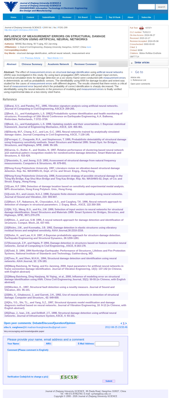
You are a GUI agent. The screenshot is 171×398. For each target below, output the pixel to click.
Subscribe (146, 17)
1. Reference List (138, 80)
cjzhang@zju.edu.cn (101, 393)
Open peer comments (140, 84)
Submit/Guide (48, 17)
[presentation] (11, 64)
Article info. (136, 77)
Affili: (49, 343)
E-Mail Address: (86, 343)
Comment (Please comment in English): (28, 350)
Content (30, 17)
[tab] (11, 64)
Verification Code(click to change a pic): (28, 376)
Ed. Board (83, 17)
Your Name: (13, 343)
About (130, 17)
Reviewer (66, 17)
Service (98, 17)
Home (13, 17)
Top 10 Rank (114, 17)
